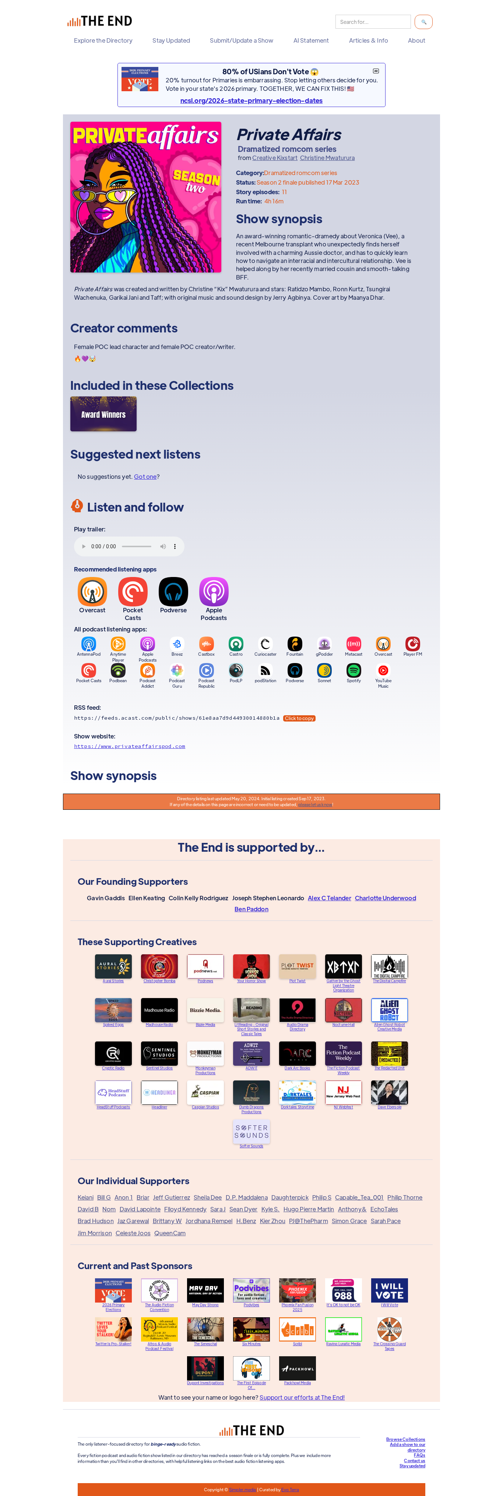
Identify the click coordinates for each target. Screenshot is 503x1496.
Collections (201, 384)
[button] (105, 40)
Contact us (414, 1460)
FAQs (419, 1454)
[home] (101, 22)
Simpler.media (242, 1489)
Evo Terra (290, 1489)
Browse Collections (405, 1439)
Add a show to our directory (407, 1447)
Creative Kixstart (275, 157)
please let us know (315, 804)
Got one (145, 476)
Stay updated (412, 1465)
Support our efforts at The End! (302, 1397)
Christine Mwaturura (327, 157)
